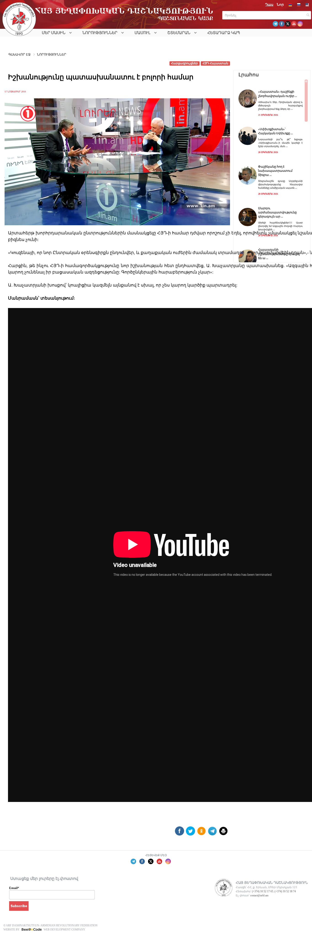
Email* (14, 888)
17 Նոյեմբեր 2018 (15, 91)
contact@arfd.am (259, 895)
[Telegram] (212, 832)
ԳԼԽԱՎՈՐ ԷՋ (19, 54)
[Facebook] (179, 832)
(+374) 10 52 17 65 (262, 891)
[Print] (223, 832)
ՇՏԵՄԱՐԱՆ (178, 33)
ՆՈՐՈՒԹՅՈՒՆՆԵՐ (99, 33)
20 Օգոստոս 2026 (268, 152)
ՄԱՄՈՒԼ (142, 33)
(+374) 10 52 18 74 (285, 891)
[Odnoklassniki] (201, 832)
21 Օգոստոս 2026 (268, 115)
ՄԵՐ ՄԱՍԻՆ (53, 33)
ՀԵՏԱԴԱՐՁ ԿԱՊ (223, 33)
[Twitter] (190, 832)
